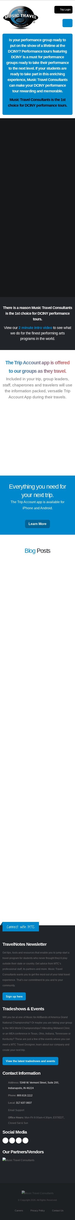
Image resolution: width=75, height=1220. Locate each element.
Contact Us (57, 1210)
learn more (27, 600)
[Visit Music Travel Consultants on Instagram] (12, 1140)
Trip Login (65, 9)
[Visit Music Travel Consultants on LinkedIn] (19, 1140)
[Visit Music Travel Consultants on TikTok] (25, 1140)
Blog (30, 550)
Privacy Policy (37, 1210)
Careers (18, 1210)
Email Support (16, 1110)
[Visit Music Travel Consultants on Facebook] (5, 1140)
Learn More (37, 524)
